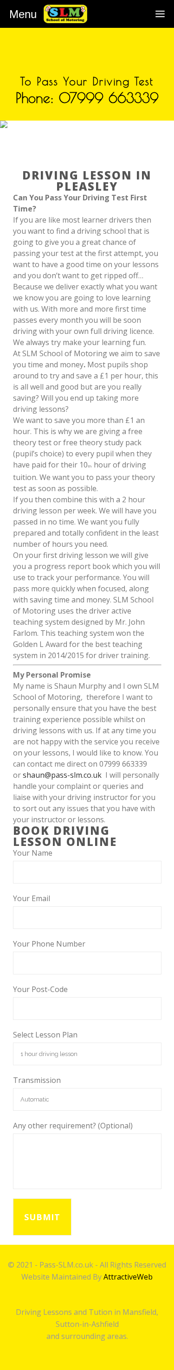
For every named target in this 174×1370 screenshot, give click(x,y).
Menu (23, 14)
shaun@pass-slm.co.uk (62, 775)
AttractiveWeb (128, 1277)
